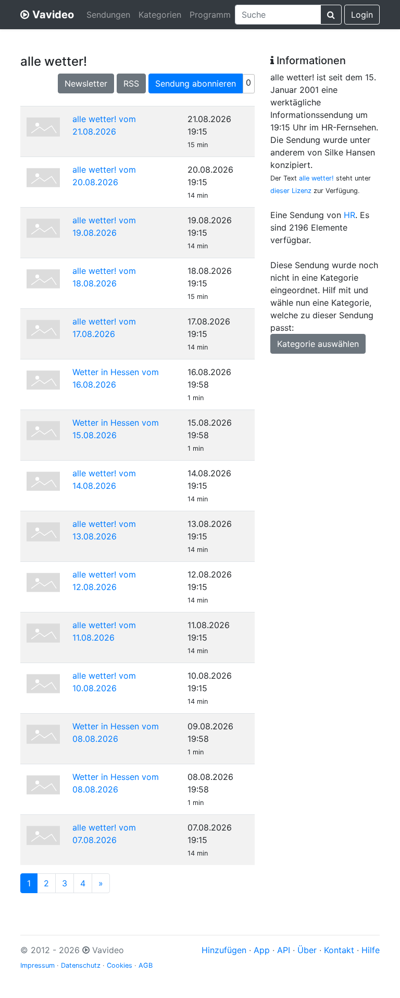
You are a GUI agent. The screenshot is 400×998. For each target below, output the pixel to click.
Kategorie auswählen (318, 344)
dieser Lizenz (290, 191)
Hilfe (370, 950)
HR (349, 215)
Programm (210, 14)
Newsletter (86, 83)
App (262, 950)
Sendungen (108, 14)
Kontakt (339, 950)
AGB (146, 965)
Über (307, 950)
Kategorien (160, 14)
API (283, 950)
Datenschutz (81, 965)
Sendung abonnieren (195, 83)
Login (362, 14)
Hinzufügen (224, 950)
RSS (131, 83)
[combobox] (278, 15)
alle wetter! (316, 178)
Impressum (37, 965)
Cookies (119, 965)
